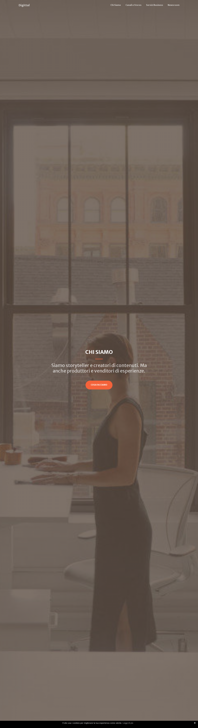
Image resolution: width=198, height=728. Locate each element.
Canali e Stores (133, 5)
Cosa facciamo (99, 385)
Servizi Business (154, 5)
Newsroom (173, 5)
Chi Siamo (115, 5)
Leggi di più (128, 723)
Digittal (24, 5)
